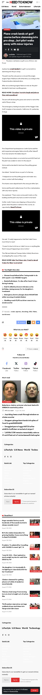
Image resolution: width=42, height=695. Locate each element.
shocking (25, 312)
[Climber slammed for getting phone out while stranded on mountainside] (35, 582)
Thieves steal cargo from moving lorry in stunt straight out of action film (15, 594)
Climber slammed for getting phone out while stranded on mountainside (13, 582)
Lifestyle (8, 449)
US (32, 583)
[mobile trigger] (4, 2)
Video (35, 312)
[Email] (14, 49)
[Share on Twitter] (11, 49)
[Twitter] (16, 366)
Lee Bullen (12, 54)
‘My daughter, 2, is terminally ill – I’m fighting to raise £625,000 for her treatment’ (14, 569)
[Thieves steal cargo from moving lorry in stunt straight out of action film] (35, 594)
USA (30, 312)
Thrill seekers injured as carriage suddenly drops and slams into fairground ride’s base (14, 606)
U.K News (7, 402)
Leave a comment (33, 349)
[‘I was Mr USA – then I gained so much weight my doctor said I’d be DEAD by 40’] (35, 557)
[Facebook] (6, 366)
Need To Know (21, 2)
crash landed (15, 69)
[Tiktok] (35, 366)
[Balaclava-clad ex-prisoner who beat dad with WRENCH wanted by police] (21, 391)
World (6, 29)
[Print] (18, 49)
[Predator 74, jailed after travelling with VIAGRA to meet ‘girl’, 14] (35, 547)
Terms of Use (14, 691)
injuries (18, 312)
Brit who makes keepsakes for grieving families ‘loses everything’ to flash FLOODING (15, 535)
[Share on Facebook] (8, 49)
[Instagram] (25, 366)
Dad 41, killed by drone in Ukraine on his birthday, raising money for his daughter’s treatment (17, 289)
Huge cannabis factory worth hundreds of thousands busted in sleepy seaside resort (14, 523)
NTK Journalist (9, 410)
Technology (34, 628)
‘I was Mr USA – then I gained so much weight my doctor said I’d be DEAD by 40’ (14, 557)
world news (6, 314)
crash (13, 312)
